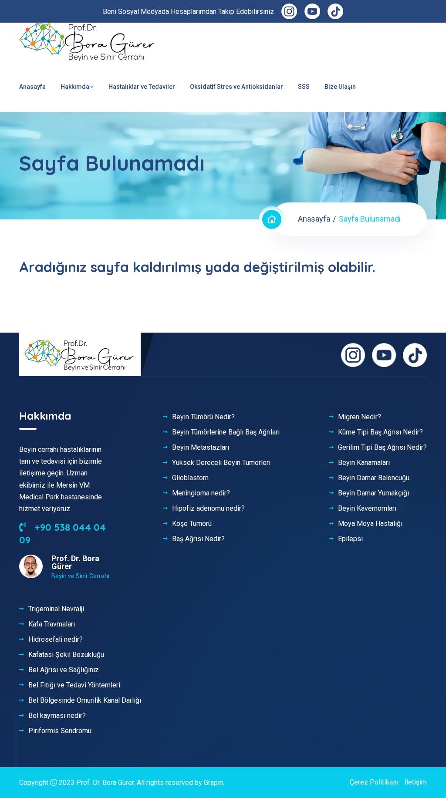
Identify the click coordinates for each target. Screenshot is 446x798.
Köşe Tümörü (192, 523)
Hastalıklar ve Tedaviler (141, 86)
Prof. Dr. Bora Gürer (105, 782)
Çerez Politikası (374, 782)
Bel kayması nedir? (57, 715)
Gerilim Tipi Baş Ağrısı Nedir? (382, 447)
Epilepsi (350, 538)
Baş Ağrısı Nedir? (198, 538)
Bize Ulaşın (340, 86)
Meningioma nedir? (201, 493)
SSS (304, 86)
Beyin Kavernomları (367, 508)
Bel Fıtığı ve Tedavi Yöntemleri (74, 685)
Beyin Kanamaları (364, 462)
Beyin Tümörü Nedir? (203, 417)
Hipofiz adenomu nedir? (208, 508)
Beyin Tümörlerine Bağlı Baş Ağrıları (226, 432)
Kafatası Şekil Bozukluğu (66, 654)
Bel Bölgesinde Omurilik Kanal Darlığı (84, 700)
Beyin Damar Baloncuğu (373, 478)
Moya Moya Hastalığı (370, 523)
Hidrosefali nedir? (55, 639)
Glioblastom (190, 478)
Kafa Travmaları (51, 624)
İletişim (416, 782)
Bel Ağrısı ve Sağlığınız (63, 670)
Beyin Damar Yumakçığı (373, 493)
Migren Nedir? (359, 417)
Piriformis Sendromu (59, 730)
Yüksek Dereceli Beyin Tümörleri (221, 462)
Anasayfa (32, 86)
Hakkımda (75, 86)
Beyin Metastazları (200, 447)
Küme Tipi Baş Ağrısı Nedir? (380, 432)
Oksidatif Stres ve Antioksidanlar (236, 86)
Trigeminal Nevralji (56, 609)
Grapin (213, 782)
